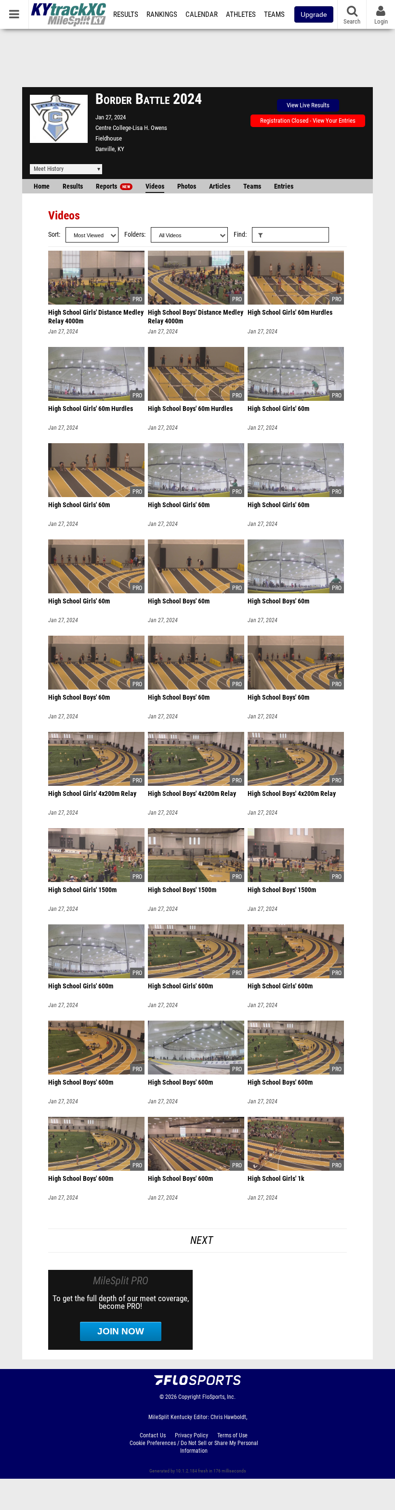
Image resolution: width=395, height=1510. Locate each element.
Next (201, 1240)
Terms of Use (232, 1435)
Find (239, 234)
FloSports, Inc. (219, 1397)
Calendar (201, 14)
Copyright (189, 1397)
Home (42, 186)
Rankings (161, 14)
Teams (274, 14)
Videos (154, 186)
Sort (53, 234)
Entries (283, 186)
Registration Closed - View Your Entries (308, 120)
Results (125, 14)
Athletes (241, 14)
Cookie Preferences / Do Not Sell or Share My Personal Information (194, 1447)
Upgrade (314, 14)
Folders (134, 234)
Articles (219, 186)
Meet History (49, 169)
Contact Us (153, 1435)
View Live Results (308, 105)
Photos (186, 186)
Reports (113, 186)
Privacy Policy (191, 1435)
